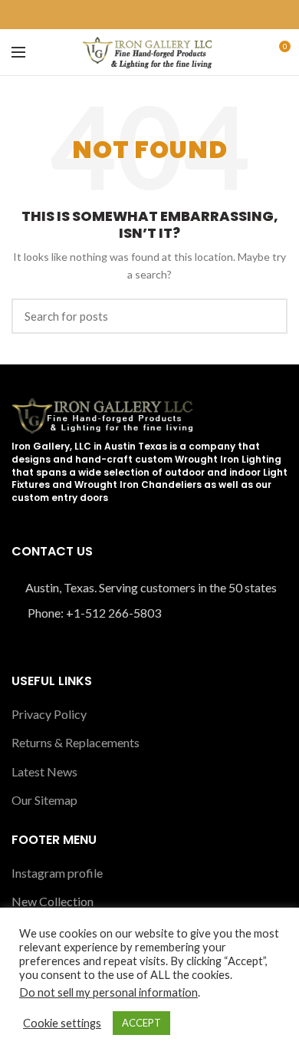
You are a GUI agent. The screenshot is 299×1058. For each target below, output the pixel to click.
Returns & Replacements (76, 742)
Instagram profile (57, 872)
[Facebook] (123, 15)
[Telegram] (176, 15)
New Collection (53, 901)
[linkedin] (158, 15)
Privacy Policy (49, 714)
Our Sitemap (44, 800)
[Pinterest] (141, 15)
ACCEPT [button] (141, 1023)
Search (267, 316)
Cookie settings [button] (62, 1023)
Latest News (44, 771)
